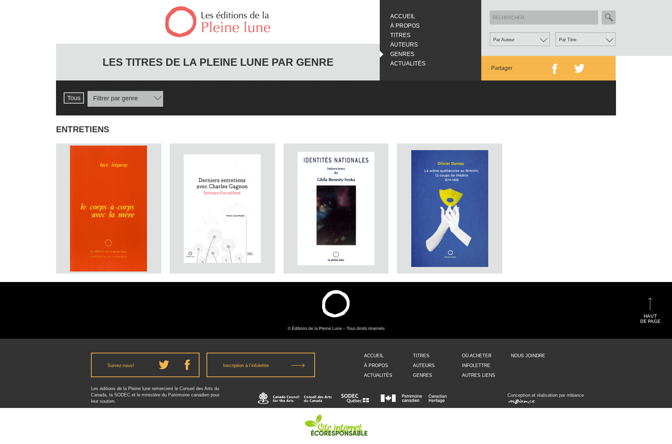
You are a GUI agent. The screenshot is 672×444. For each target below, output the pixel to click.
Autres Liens (478, 375)
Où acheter (476, 355)
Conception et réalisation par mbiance (545, 395)
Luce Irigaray (108, 180)
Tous (73, 97)
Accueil (402, 16)
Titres (400, 35)
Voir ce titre (109, 260)
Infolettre (476, 365)
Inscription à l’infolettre (246, 365)
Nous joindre (528, 355)
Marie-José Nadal (222, 189)
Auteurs (404, 45)
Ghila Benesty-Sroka (336, 171)
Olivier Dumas (449, 188)
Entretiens (108, 193)
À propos (405, 26)
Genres (402, 54)
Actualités (408, 63)
